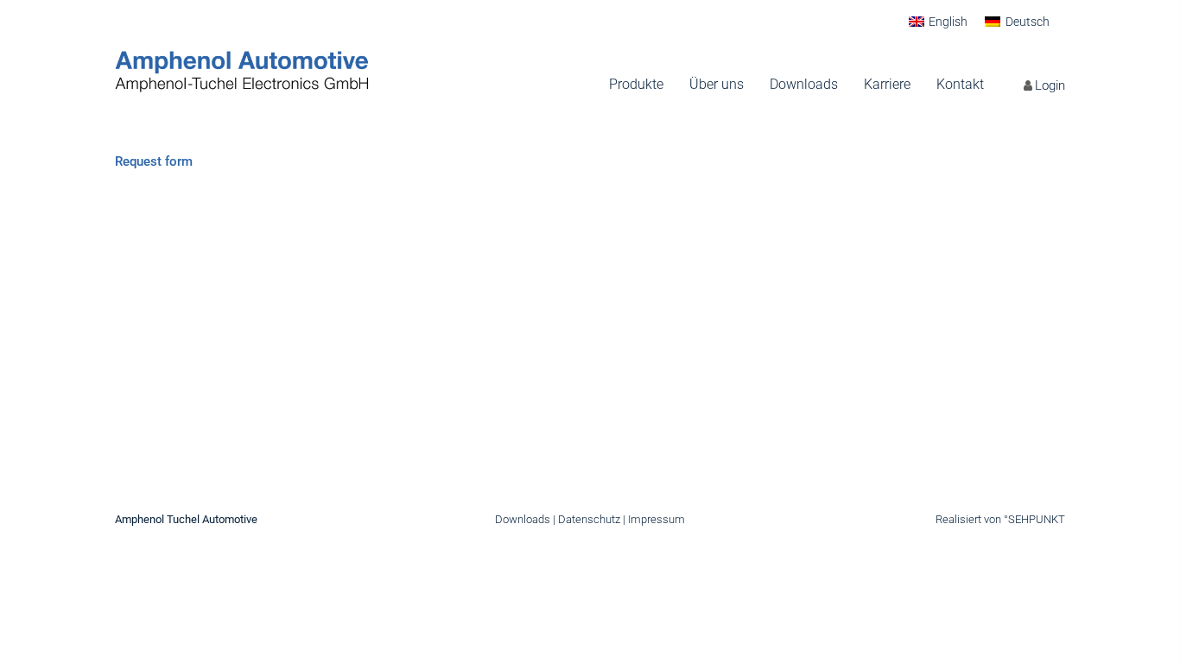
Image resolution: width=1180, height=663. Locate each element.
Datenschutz (589, 519)
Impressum (656, 519)
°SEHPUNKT (1034, 519)
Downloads (522, 519)
